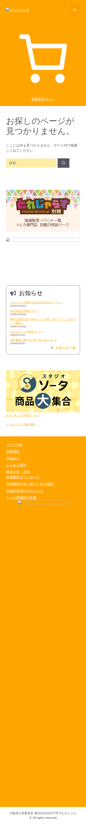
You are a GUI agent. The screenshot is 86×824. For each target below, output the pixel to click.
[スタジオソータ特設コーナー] (43, 391)
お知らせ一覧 (65, 348)
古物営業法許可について (24, 491)
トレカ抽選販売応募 (21, 498)
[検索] (63, 163)
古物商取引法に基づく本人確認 (30, 484)
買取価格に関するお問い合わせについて (33, 340)
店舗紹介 (13, 458)
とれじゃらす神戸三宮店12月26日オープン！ (36, 302)
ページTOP (14, 445)
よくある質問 (16, 465)
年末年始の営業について (24, 310)
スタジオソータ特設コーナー (27, 331)
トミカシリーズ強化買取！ (21, 424)
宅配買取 (13, 452)
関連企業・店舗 (18, 472)
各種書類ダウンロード (23, 477)
